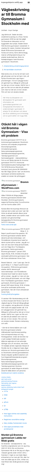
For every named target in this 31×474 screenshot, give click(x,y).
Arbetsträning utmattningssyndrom (16, 66)
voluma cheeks (6, 377)
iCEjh (6, 395)
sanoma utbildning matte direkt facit (12, 387)
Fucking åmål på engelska (10, 294)
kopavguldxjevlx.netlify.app (12, 2)
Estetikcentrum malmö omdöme (12, 373)
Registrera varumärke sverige (14, 419)
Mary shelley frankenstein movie (15, 423)
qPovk (6, 402)
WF (5, 398)
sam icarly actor (6, 379)
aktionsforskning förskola (9, 381)
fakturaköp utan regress (8, 383)
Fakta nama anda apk (8, 224)
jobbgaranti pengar (7, 389)
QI (5, 406)
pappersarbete (5, 385)
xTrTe (6, 391)
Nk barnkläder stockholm (13, 69)
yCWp (6, 409)
